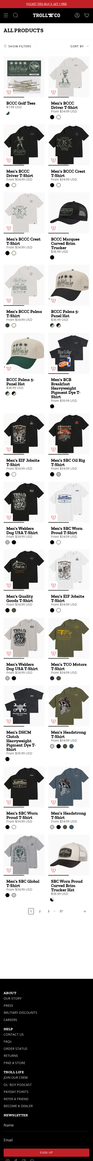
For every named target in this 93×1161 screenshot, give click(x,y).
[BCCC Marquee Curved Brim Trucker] (68, 212)
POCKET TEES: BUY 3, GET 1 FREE (46, 4)
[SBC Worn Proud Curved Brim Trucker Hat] (68, 855)
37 (61, 911)
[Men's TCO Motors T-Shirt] (68, 638)
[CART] (86, 15)
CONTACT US (14, 1034)
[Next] (77, 911)
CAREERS (10, 1020)
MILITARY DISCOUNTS (20, 1012)
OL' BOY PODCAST (18, 1085)
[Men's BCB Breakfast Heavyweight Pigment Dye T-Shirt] (68, 353)
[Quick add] (9, 92)
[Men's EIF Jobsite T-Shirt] (24, 434)
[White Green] (7, 113)
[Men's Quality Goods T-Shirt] (24, 570)
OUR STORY (12, 998)
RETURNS (11, 1055)
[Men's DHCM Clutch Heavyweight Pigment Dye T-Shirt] (24, 705)
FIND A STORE (14, 1063)
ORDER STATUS (15, 1048)
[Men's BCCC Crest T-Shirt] (68, 145)
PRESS (8, 1005)
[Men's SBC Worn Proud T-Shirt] (68, 502)
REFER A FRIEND (16, 1099)
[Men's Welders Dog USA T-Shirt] (24, 502)
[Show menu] (5, 15)
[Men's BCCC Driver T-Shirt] (68, 76)
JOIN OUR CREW (16, 1077)
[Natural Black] (52, 899)
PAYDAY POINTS (16, 1092)
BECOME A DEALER (18, 1106)
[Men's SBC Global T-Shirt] (24, 855)
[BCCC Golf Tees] (24, 76)
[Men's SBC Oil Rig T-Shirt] (68, 434)
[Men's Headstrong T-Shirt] (68, 705)
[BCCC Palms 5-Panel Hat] (68, 285)
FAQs (8, 1041)
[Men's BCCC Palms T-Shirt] (24, 285)
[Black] (52, 257)
